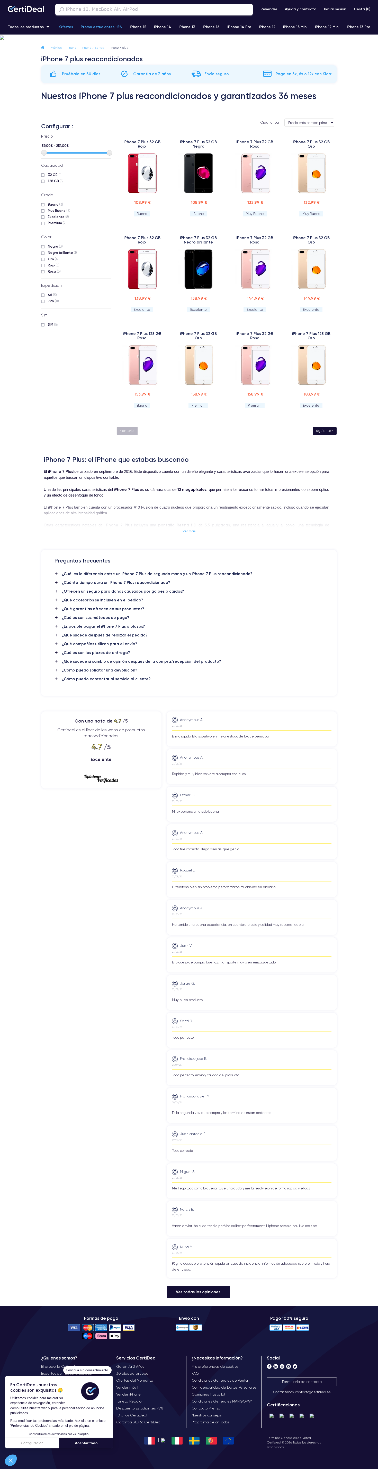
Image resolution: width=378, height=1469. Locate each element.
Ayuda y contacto (300, 9)
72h (53, 301)
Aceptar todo (86, 1443)
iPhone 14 (162, 26)
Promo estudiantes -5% (101, 26)
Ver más (189, 531)
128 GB (56, 181)
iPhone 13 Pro (358, 26)
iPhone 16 (211, 26)
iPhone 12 (267, 26)
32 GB (55, 175)
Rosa (54, 271)
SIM (53, 324)
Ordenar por (269, 122)
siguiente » (325, 431)
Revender (268, 9)
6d (52, 295)
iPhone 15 (138, 26)
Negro (55, 246)
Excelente (58, 217)
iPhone (72, 47)
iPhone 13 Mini (295, 26)
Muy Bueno (59, 210)
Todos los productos (26, 26)
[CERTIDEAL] (25, 9)
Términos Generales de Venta (289, 1438)
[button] (11, 1460)
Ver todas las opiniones (198, 1291)
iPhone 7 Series (93, 47)
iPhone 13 (187, 26)
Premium (57, 223)
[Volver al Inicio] (42, 47)
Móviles (56, 47)
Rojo (53, 265)
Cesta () (362, 9)
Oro (53, 259)
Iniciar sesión (335, 9)
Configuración (32, 1443)
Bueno (55, 204)
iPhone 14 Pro (239, 26)
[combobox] (154, 9)
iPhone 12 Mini (327, 26)
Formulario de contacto (302, 1382)
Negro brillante (62, 252)
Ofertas (66, 26)
